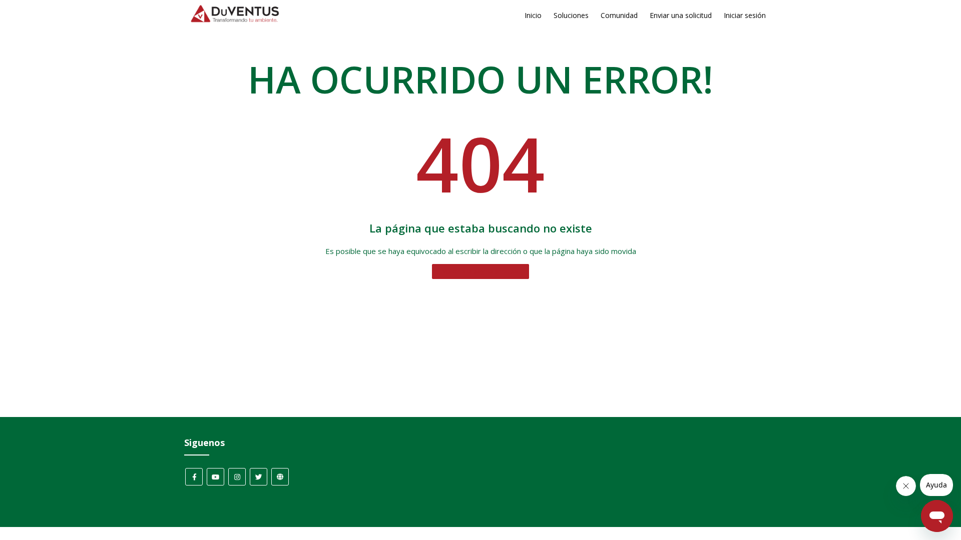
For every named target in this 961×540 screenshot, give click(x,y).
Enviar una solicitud (681, 15)
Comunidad (619, 15)
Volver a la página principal (480, 271)
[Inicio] (235, 20)
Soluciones (571, 15)
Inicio (533, 15)
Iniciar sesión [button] (745, 15)
